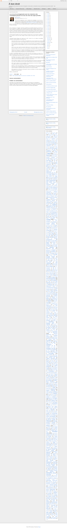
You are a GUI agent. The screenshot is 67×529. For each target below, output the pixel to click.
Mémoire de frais (48, 378)
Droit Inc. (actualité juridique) (51, 80)
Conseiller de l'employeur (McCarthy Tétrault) (50, 71)
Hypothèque (51, 321)
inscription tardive (51, 339)
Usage (55, 510)
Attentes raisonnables (54, 158)
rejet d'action (49, 460)
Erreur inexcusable (54, 290)
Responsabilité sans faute (52, 481)
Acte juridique (53, 140)
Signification (55, 492)
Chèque (55, 177)
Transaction (48, 508)
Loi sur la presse (54, 372)
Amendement (48, 151)
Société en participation (54, 494)
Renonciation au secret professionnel (51, 464)
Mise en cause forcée (52, 379)
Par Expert (44, 8)
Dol (56, 253)
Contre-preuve (48, 222)
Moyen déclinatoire (50, 381)
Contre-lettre (54, 221)
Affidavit (56, 148)
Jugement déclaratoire (53, 356)
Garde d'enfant (49, 316)
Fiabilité (48, 308)
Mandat (56, 374)
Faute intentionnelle (49, 307)
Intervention (48, 351)
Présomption (54, 421)
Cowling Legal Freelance (50, 73)
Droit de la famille (54, 270)
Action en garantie (49, 144)
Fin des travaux (52, 309)
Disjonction (48, 251)
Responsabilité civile (50, 472)
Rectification (54, 453)
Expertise (50, 300)
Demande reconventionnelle (51, 239)
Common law (53, 196)
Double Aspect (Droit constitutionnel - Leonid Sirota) (51, 78)
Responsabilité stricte (49, 482)
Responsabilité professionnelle (51, 480)
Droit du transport (49, 275)
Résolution (52, 471)
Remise (54, 462)
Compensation (52, 198)
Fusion (55, 313)
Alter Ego (53, 149)
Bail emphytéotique (53, 165)
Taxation (47, 505)
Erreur (53, 289)
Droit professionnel (54, 280)
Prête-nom (54, 424)
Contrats (48, 219)
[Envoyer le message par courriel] (20, 74)
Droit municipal (53, 279)
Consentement (54, 208)
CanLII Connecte (49, 66)
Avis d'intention (49, 163)
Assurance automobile (50, 157)
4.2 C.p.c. (54, 132)
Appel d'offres (48, 154)
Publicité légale (54, 441)
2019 (48, 23)
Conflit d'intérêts (53, 203)
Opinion (47, 395)
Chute (53, 178)
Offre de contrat (53, 394)
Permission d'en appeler (51, 406)
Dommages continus (52, 255)
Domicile (49, 254)
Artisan (48, 156)
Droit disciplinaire (53, 274)
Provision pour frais (54, 439)
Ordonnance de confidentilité (51, 396)
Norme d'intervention (49, 384)
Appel (48, 153)
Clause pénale (48, 193)
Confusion (47, 204)
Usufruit (47, 511)
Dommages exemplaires (50, 256)
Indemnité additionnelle (52, 328)
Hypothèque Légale (50, 322)
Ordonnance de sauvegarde (51, 398)
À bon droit (14, 4)
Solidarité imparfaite (51, 496)
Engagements (49, 284)
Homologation (48, 320)
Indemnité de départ (50, 329)
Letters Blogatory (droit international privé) (50, 100)
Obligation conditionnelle (50, 390)
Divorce (52, 252)
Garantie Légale (53, 315)
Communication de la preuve (51, 197)
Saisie (54, 486)
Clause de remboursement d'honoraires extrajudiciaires (51, 192)
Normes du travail (54, 385)
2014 (48, 31)
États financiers (53, 292)
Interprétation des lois (50, 345)
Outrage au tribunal (54, 400)
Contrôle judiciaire (53, 222)
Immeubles (54, 324)
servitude (54, 491)
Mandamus (51, 374)
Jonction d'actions (49, 354)
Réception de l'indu (48, 448)
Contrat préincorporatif (50, 218)
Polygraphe (48, 413)
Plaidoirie (53, 411)
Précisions (54, 417)
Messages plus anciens (38, 112)
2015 (48, 29)
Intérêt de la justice (49, 341)
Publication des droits (52, 440)
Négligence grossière (49, 382)
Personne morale (49, 408)
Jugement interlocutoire (50, 358)
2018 (48, 25)
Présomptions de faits (49, 423)
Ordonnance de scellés (52, 399)
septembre (49, 42)
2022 (48, 19)
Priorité (34, 75)
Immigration (47, 325)
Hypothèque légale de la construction (20, 75)
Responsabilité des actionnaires (51, 473)
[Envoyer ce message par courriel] (14, 74)
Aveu (54, 160)
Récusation (48, 455)
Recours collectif (50, 450)
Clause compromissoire (51, 180)
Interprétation (48, 344)
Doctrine (55, 252)
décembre (49, 38)
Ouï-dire (47, 400)
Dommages (55, 254)
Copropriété (55, 225)
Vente (53, 513)
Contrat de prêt (54, 216)
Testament (48, 506)
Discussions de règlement (50, 250)
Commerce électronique (49, 195)
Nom (48, 383)
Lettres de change (53, 362)
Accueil (25, 112)
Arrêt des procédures (54, 155)
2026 (48, 13)
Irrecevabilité (51, 353)
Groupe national (48, 319)
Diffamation (51, 247)
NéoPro (49, 8)
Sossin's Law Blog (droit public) (51, 112)
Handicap (54, 319)
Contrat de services (51, 217)
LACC (31, 75)
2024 (48, 16)
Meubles (54, 378)
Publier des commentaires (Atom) (28, 115)
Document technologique (50, 253)
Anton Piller (55, 152)
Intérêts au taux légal (50, 343)
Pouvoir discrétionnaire (50, 416)
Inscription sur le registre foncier (52, 338)
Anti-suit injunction (50, 152)
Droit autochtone (54, 260)
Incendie (56, 327)
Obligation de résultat (53, 392)
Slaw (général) (48, 106)
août (48, 43)
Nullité (54, 387)
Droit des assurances (49, 273)
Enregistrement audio (53, 285)
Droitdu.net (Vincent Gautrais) (51, 82)
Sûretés (47, 500)
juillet (48, 45)
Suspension (48, 501)
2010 (48, 36)
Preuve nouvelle (54, 426)
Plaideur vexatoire (48, 411)
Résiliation (49, 468)
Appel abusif (55, 153)
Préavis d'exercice (48, 417)
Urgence (51, 510)
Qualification (47, 442)
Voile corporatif (53, 518)
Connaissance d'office (49, 207)
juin (47, 46)
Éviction (47, 293)
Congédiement (54, 204)
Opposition (51, 395)
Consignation (47, 210)
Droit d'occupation (49, 265)
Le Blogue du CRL (49, 92)
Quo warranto (48, 446)
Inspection (54, 340)
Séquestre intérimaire (49, 491)
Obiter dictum (48, 389)
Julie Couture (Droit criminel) (51, 89)
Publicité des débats (48, 441)
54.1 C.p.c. (55, 133)
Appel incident (54, 154)
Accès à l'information (50, 138)
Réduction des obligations (53, 456)
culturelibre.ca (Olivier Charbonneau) (49, 76)
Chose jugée (48, 178)
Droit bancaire (49, 261)
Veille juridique (29, 8)
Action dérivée (54, 143)
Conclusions (54, 199)
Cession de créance (49, 173)
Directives (47, 249)
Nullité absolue (48, 388)
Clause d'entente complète (51, 182)
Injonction (55, 332)
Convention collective (50, 223)
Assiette (51, 156)
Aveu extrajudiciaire (49, 161)
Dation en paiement (49, 228)
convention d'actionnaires (50, 224)
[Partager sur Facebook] (17, 74)
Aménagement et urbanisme (51, 150)
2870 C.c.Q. (48, 132)
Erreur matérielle (50, 291)
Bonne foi (49, 167)
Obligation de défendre (49, 391)
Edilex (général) (48, 84)
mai (47, 48)
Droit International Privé (51, 278)
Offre (49, 394)
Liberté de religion (51, 367)
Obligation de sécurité (49, 393)
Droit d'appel (50, 264)
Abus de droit (51, 134)
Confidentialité (48, 202)
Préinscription (48, 418)
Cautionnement (48, 171)
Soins (52, 495)
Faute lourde (55, 307)
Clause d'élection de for (50, 181)
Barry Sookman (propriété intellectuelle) (50, 60)
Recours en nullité (49, 451)
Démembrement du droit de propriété (51, 240)
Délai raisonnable (51, 237)
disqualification (53, 251)
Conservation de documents (51, 209)
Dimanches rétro (37, 8)
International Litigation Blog (50, 87)
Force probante (53, 310)
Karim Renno (18, 17)
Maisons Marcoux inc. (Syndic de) (31, 22)
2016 (48, 28)
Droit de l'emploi (49, 266)
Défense (50, 231)
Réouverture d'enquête (49, 466)
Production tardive (49, 434)
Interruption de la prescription (51, 350)
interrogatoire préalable (50, 348)
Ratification (54, 447)
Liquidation (49, 370)
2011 (48, 35)
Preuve (48, 425)
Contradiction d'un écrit (53, 211)
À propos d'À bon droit (20, 8)
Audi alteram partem (52, 159)
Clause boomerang (53, 179)
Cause (54, 170)
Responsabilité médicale (50, 479)
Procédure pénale (54, 433)
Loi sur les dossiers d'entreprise (51, 373)
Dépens (47, 242)
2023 (48, 18)
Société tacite (49, 495)
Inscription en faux (54, 337)
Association (55, 156)
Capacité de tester (53, 169)
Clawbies (54, 8)
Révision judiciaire (53, 485)
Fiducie (52, 308)
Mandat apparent (50, 375)
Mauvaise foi (53, 377)
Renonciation (48, 463)
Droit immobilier (52, 277)
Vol (46, 519)
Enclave (56, 283)
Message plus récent (13, 112)
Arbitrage (48, 155)
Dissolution (48, 252)
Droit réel (50, 281)
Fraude (51, 313)
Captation (47, 170)
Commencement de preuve (51, 194)
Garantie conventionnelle (49, 314)
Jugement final (52, 357)
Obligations (55, 393)
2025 (48, 15)
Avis (50, 162)
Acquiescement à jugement (50, 139)
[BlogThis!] (15, 74)
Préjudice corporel (54, 418)
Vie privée (47, 518)
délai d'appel (51, 234)
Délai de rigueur (55, 236)
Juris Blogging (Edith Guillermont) (51, 91)
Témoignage (53, 505)
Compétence (48, 199)
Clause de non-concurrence (51, 187)
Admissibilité (52, 148)
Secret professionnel (50, 489)
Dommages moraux (50, 257)
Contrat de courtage (54, 214)
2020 (48, 22)
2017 (48, 26)
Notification (49, 386)
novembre (49, 39)
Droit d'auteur (55, 264)
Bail (53, 163)
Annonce (56, 151)
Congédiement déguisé (52, 205)
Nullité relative (54, 388)
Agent (49, 149)
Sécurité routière (49, 490)
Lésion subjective (52, 361)
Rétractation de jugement (50, 483)
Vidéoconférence (53, 517)
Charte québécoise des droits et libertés (51, 176)
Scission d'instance (52, 488)
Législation (47, 360)
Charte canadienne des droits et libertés (51, 175)
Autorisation (48, 160)
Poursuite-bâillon (54, 413)
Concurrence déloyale (50, 200)
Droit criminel (55, 263)
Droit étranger (53, 276)
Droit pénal (48, 280)
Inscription (47, 337)
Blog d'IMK (48, 62)
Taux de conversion (53, 504)
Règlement (54, 459)
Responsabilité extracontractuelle (51, 478)
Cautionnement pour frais (50, 172)
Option (55, 395)
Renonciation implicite (50, 465)
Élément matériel (52, 283)
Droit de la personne (50, 271)
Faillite (13, 75)
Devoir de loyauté (54, 246)
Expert (49, 299)
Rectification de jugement (51, 454)
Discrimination (53, 249)
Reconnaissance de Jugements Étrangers (51, 449)
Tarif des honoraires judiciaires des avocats (51, 503)
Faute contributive (54, 306)
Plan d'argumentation (53, 412)
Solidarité (55, 495)
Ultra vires (47, 510)
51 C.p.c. (48, 133)
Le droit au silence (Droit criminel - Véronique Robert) (51, 95)
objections (53, 389)
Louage (47, 374)
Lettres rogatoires (49, 363)
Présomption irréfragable (50, 422)
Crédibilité (47, 227)
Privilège (52, 429)
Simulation (50, 493)
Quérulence (54, 443)
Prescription (48, 420)
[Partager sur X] (16, 74)
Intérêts (54, 342)
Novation (53, 386)
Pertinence (53, 409)
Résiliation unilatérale (53, 470)
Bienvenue (12, 8)
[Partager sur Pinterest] (18, 74)
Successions (53, 499)
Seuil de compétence (49, 492)
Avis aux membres (55, 162)
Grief (50, 318)
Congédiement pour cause (51, 206)
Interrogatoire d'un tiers (50, 346)
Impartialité (53, 326)
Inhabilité (49, 332)
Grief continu (54, 318)
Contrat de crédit (49, 215)
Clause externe (54, 192)
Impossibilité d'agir (49, 327)
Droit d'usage (55, 265)
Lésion (52, 360)
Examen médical (51, 293)
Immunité (51, 325)
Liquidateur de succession (53, 369)
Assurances (48, 158)
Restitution (54, 482)
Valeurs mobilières (53, 511)
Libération (52, 365)
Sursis (54, 500)
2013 (48, 32)
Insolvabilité (28, 75)
